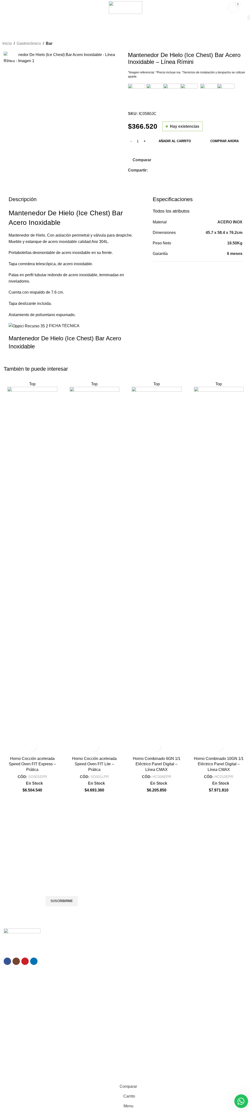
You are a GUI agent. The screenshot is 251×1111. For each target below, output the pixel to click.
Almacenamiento (182, 990)
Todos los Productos (102, 1027)
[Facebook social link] (151, 170)
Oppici (23, 1078)
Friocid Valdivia (15, 1035)
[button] (32, 747)
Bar (49, 43)
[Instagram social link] (16, 961)
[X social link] (157, 170)
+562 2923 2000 (31, 866)
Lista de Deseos (181, 1027)
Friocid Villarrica (16, 1027)
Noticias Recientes (101, 1043)
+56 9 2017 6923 (162, 849)
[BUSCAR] (249, 17)
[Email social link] (162, 170)
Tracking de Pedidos (185, 1052)
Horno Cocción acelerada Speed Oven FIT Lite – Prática (94, 764)
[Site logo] (125, 7)
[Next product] (246, 44)
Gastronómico (29, 43)
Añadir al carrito (175, 141)
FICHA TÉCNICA (64, 326)
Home (91, 1018)
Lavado (175, 973)
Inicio (7, 43)
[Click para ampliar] (12, 54)
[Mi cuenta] (245, 7)
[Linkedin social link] (168, 170)
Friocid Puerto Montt (19, 1043)
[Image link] (22, 935)
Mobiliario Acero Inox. (185, 965)
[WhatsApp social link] (174, 170)
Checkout (176, 1043)
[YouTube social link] (25, 961)
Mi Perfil (175, 1018)
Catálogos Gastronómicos (189, 998)
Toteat (8, 1064)
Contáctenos (96, 1052)
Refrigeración (179, 956)
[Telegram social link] (180, 170)
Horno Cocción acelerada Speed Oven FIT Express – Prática (32, 764)
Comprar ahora (224, 141)
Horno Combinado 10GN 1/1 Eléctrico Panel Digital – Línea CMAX (219, 764)
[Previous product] (234, 44)
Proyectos (94, 1035)
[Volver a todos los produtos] (240, 44)
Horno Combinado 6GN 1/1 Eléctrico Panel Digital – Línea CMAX (156, 764)
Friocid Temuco (15, 1018)
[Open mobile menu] (5, 7)
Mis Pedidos (178, 1035)
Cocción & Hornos (183, 948)
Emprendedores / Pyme (187, 939)
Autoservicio (178, 981)
